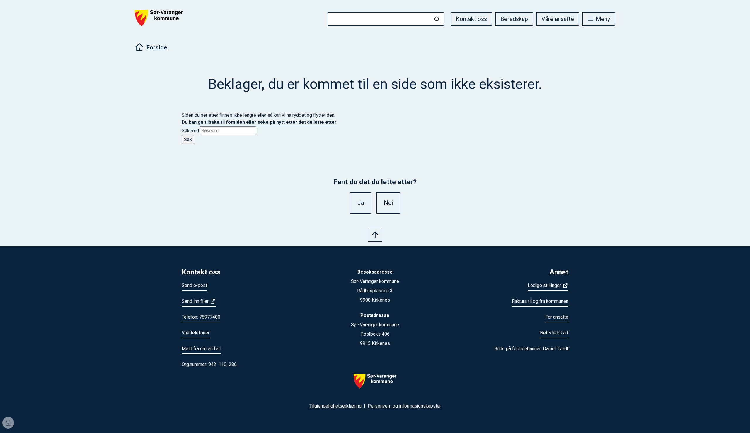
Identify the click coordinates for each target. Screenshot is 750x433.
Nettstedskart (554, 333)
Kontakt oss (471, 19)
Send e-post (194, 285)
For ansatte (556, 317)
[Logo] (375, 385)
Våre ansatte (557, 19)
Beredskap (514, 19)
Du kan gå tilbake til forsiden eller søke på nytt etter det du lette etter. (260, 122)
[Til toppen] (375, 235)
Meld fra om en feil (201, 348)
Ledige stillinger (544, 285)
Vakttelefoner (195, 333)
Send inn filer (195, 301)
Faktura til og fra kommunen (540, 301)
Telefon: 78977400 (201, 317)
